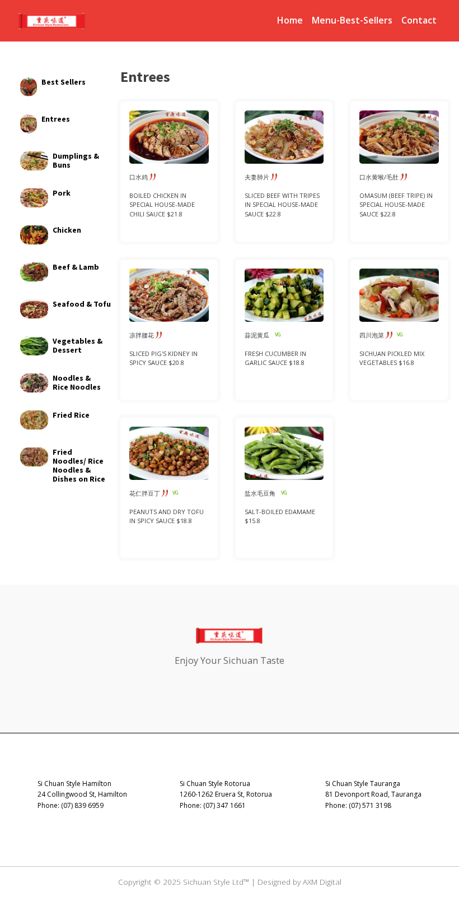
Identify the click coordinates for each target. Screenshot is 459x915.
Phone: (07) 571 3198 (358, 805)
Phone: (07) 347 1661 (213, 805)
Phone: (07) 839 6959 (71, 805)
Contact (419, 20)
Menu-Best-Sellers (352, 20)
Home (290, 20)
